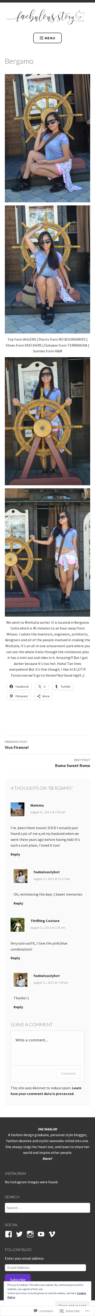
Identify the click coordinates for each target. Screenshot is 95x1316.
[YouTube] (41, 1234)
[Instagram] (31, 1234)
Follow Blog (18, 1249)
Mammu (37, 805)
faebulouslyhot (46, 872)
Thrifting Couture (44, 920)
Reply (15, 854)
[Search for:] (47, 1207)
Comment (68, 1073)
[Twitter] (20, 1234)
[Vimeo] (52, 1234)
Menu (50, 38)
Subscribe (17, 1279)
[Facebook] (9, 1234)
